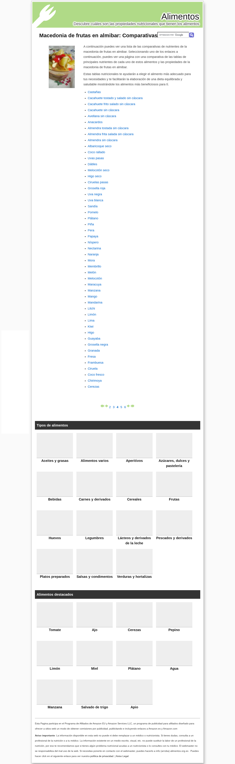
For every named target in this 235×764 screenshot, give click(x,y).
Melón (92, 272)
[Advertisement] (15, 382)
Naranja (93, 254)
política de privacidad (101, 756)
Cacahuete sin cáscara (103, 110)
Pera (91, 230)
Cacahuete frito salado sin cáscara (111, 104)
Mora (91, 260)
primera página (102, 406)
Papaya (93, 236)
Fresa (92, 356)
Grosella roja (96, 188)
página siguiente (129, 406)
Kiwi (90, 326)
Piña (91, 224)
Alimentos (180, 16)
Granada (94, 350)
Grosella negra (98, 344)
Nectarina (94, 248)
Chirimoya (95, 380)
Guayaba (94, 338)
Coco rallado (96, 152)
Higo (91, 332)
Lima (91, 320)
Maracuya (94, 284)
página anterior (106, 406)
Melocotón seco (98, 170)
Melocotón (95, 278)
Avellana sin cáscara (102, 116)
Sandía (93, 206)
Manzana (94, 290)
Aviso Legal (122, 756)
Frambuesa (95, 362)
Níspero (93, 242)
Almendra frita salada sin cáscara (110, 134)
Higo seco (95, 176)
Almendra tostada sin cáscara (108, 128)
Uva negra (95, 194)
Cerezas (93, 386)
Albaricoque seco (99, 146)
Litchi (91, 308)
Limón (92, 314)
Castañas (94, 92)
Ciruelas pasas (98, 182)
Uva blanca (95, 200)
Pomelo (93, 212)
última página (133, 406)
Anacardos (95, 122)
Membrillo (94, 266)
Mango (92, 296)
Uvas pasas (96, 158)
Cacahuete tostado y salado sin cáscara (115, 98)
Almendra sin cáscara (103, 140)
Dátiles (92, 164)
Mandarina (95, 302)
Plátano (93, 218)
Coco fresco (96, 374)
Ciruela (93, 368)
